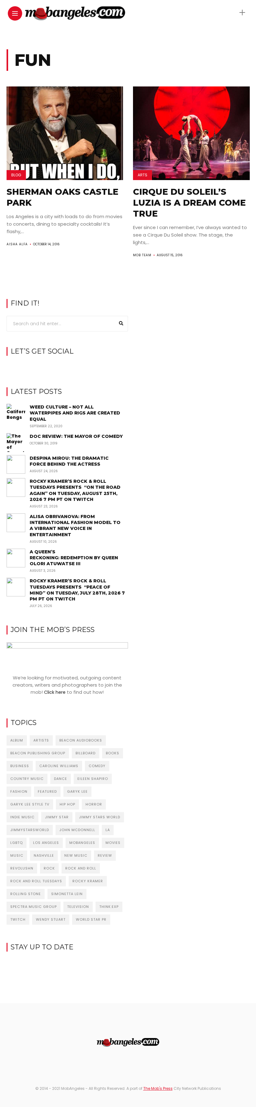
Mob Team (142, 255)
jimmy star (57, 817)
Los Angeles (46, 842)
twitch (18, 919)
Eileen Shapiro (92, 778)
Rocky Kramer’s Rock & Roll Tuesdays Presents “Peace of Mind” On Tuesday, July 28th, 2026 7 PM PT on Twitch (77, 590)
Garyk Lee (77, 791)
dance (60, 778)
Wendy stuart (51, 919)
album (16, 740)
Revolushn (21, 868)
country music (27, 778)
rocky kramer (87, 881)
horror (94, 804)
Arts (142, 175)
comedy (97, 765)
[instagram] (67, 367)
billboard (86, 753)
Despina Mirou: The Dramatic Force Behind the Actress (69, 461)
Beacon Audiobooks (80, 740)
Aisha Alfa (17, 244)
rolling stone (25, 893)
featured (47, 791)
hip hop (67, 804)
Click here (55, 692)
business (19, 765)
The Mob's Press (158, 1088)
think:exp (109, 906)
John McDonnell (77, 829)
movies (113, 842)
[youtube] (77, 367)
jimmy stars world (99, 817)
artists (41, 740)
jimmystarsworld (29, 829)
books (112, 753)
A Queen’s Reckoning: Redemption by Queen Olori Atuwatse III (74, 557)
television (78, 906)
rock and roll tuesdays (36, 881)
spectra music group (33, 906)
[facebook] (57, 367)
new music (75, 855)
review (105, 855)
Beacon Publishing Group (37, 753)
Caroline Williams (58, 765)
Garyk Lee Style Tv (29, 804)
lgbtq (16, 842)
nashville (44, 855)
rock (49, 868)
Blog (16, 175)
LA (108, 829)
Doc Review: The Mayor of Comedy (76, 436)
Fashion (18, 791)
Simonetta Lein (67, 893)
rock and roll (80, 868)
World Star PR (91, 919)
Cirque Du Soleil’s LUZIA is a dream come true (189, 203)
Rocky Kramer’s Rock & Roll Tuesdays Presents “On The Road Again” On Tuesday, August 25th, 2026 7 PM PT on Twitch (75, 490)
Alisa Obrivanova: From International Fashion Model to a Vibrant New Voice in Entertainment (75, 525)
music (16, 855)
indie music (22, 817)
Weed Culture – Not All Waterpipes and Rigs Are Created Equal (75, 413)
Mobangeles (82, 842)
